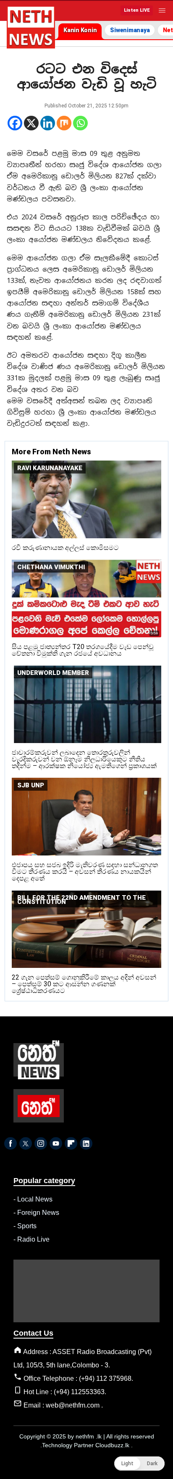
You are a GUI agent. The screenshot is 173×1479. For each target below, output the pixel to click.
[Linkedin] (47, 123)
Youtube (56, 1143)
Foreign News (38, 1212)
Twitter (25, 1143)
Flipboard (71, 1143)
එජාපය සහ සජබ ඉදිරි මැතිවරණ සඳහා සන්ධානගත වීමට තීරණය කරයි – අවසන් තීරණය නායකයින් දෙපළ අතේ (85, 871)
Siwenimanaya (129, 30)
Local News (34, 1199)
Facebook (10, 1143)
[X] (31, 123)
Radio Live (33, 1239)
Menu (162, 10)
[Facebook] (15, 123)
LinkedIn (86, 1143)
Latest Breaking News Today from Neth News (31, 27)
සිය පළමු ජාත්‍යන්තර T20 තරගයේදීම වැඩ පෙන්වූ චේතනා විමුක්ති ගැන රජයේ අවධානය (83, 650)
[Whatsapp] (80, 123)
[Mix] (64, 123)
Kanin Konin (80, 30)
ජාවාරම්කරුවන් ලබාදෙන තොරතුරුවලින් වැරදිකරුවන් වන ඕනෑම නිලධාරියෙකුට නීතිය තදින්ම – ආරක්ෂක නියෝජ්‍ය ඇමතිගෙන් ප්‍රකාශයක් (84, 759)
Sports (27, 1226)
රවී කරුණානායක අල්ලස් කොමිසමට (65, 548)
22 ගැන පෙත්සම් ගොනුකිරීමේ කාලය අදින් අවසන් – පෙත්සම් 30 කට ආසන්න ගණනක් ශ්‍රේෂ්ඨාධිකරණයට (84, 984)
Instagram (40, 1143)
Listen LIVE (136, 10)
